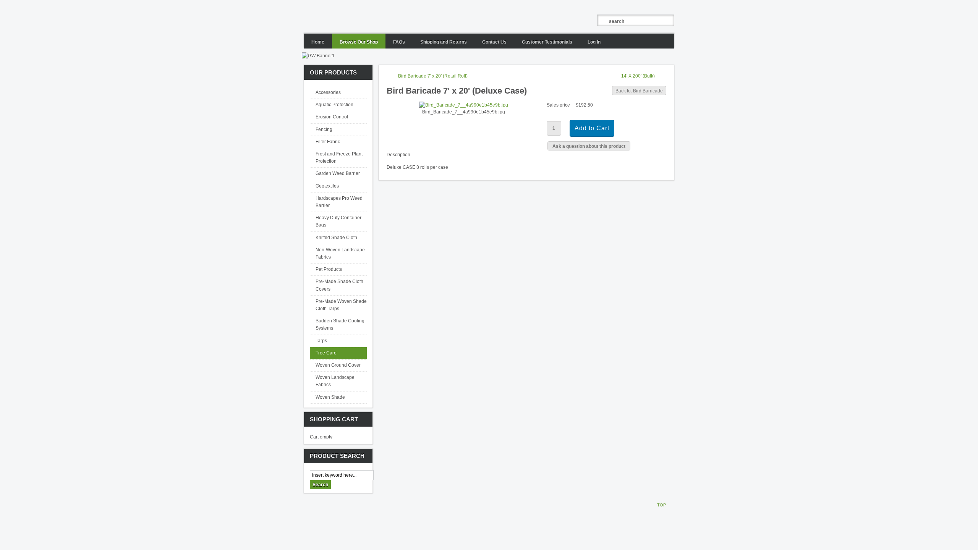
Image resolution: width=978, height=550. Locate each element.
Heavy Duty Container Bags (338, 221)
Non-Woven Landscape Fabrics (340, 253)
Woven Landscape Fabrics (335, 381)
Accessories (328, 92)
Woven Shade (330, 397)
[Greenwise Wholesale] (413, 17)
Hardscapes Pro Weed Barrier (339, 202)
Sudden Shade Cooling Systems (340, 324)
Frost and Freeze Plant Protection (339, 157)
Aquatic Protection (334, 104)
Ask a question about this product (588, 146)
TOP (661, 505)
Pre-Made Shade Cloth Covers (339, 285)
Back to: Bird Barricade (639, 91)
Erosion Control (332, 117)
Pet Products (329, 269)
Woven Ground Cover (338, 365)
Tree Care (326, 353)
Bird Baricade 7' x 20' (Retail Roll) (433, 76)
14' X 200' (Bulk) (638, 76)
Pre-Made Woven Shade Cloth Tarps (341, 305)
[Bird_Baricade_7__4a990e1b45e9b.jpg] (463, 105)
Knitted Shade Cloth (336, 237)
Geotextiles (327, 186)
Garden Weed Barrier (338, 173)
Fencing (324, 129)
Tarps (321, 340)
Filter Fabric (328, 141)
